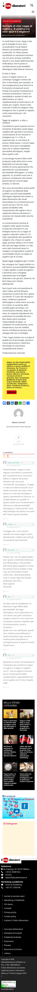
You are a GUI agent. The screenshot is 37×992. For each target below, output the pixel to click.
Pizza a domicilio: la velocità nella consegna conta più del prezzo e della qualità (10, 724)
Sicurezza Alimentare (13, 929)
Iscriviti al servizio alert (14, 896)
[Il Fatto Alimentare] (14, 5)
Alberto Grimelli (8, 35)
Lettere (7, 953)
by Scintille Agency (7, 989)
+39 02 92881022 (13, 872)
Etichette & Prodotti (13, 933)
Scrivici (8, 874)
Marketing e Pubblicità (14, 900)
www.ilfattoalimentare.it (16, 877)
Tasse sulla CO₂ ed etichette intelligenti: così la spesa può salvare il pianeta (26, 777)
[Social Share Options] (5, 853)
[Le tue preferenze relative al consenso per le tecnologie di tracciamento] (3, 3)
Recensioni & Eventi (13, 949)
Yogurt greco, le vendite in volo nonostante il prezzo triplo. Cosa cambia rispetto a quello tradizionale (10, 779)
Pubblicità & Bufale (12, 937)
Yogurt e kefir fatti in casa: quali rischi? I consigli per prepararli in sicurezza (25, 725)
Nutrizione (9, 941)
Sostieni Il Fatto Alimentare (16, 920)
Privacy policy (10, 912)
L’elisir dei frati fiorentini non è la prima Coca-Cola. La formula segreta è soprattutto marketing (26, 752)
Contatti (7, 908)
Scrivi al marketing (13, 884)
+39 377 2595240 (13, 887)
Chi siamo (8, 904)
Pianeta (7, 945)
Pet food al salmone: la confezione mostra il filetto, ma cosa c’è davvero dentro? (10, 751)
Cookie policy (10, 916)
